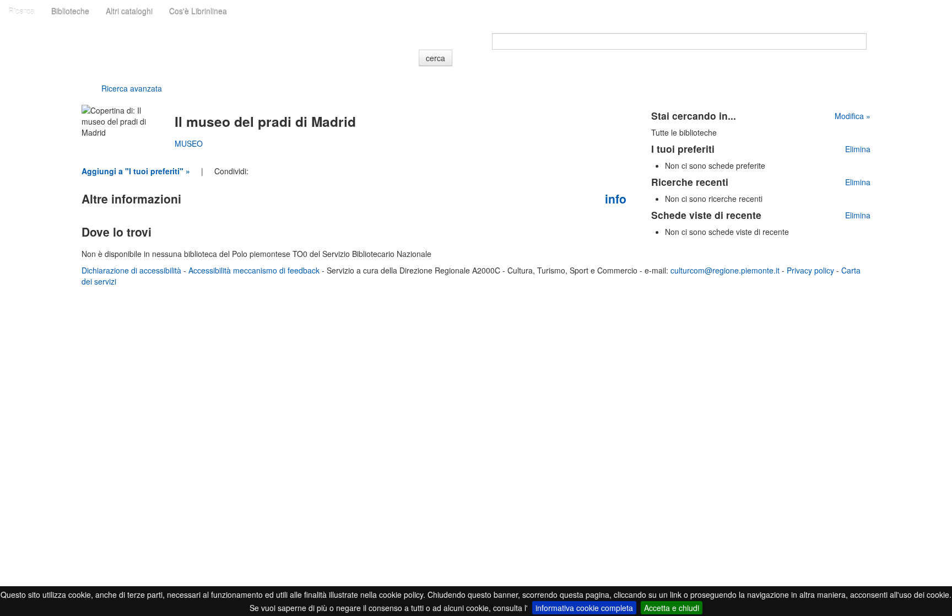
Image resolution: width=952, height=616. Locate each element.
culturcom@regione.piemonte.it (725, 270)
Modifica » (852, 115)
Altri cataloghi (129, 11)
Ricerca (21, 11)
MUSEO (189, 143)
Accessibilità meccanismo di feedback (254, 270)
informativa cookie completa (584, 607)
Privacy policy (810, 270)
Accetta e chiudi (671, 607)
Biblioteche (70, 11)
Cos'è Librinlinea (198, 11)
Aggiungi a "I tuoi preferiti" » (136, 170)
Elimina (857, 148)
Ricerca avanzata (131, 88)
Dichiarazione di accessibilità (131, 270)
